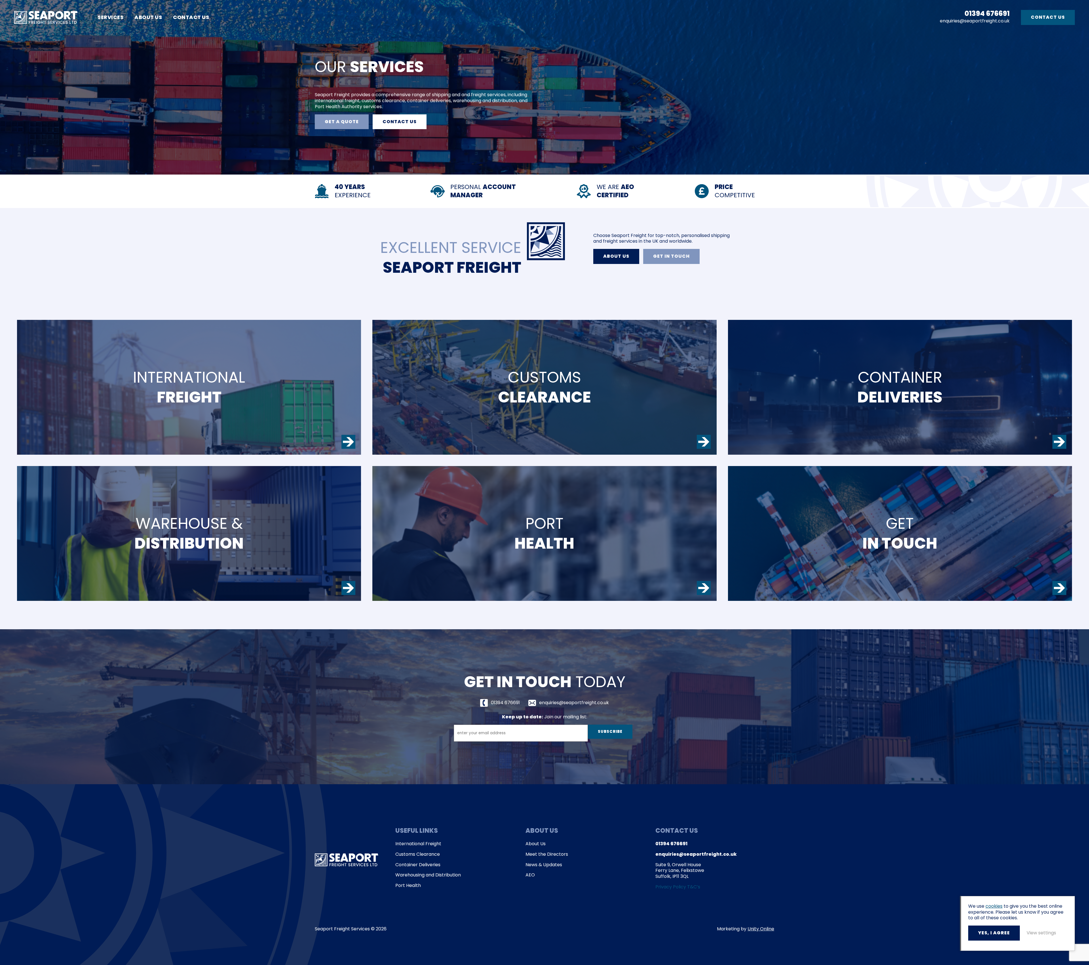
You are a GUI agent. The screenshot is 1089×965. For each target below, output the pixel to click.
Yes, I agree (994, 933)
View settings (1041, 933)
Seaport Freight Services (46, 17)
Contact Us (191, 17)
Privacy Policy (670, 887)
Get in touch (671, 256)
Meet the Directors (546, 854)
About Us (148, 17)
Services (110, 17)
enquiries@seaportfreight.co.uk (975, 21)
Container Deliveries (417, 865)
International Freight (418, 844)
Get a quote (342, 121)
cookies (994, 906)
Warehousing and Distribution (428, 875)
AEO (530, 875)
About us (616, 256)
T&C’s (693, 887)
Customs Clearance (417, 854)
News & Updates (543, 865)
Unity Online (761, 929)
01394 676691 (987, 14)
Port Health (408, 886)
